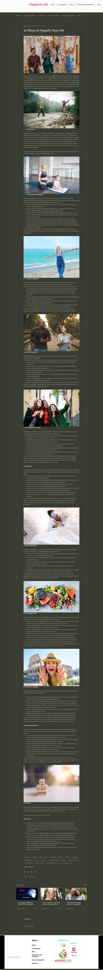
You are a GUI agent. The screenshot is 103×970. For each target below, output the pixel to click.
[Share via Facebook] (24, 872)
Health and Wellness (30, 15)
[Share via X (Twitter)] (28, 872)
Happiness (34, 857)
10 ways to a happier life (51, 863)
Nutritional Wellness (68, 15)
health (40, 857)
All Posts (18, 15)
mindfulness (75, 857)
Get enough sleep (28, 860)
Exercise (60, 857)
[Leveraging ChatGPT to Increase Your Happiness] (27, 894)
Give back (63, 860)
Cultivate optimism (39, 863)
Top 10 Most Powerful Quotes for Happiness (74, 903)
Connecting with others (53, 860)
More (79, 15)
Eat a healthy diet (28, 863)
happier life (27, 857)
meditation (67, 857)
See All (85, 885)
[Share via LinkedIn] (31, 872)
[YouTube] (73, 949)
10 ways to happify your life (65, 863)
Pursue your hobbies (73, 860)
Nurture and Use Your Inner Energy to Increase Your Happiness (51, 903)
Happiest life (53, 857)
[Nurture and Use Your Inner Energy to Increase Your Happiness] (51, 894)
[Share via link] (35, 872)
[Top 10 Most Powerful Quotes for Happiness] (76, 894)
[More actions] (78, 26)
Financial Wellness (54, 15)
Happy (46, 857)
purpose (37, 860)
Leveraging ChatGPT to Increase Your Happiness (26, 903)
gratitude (43, 860)
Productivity (42, 15)
